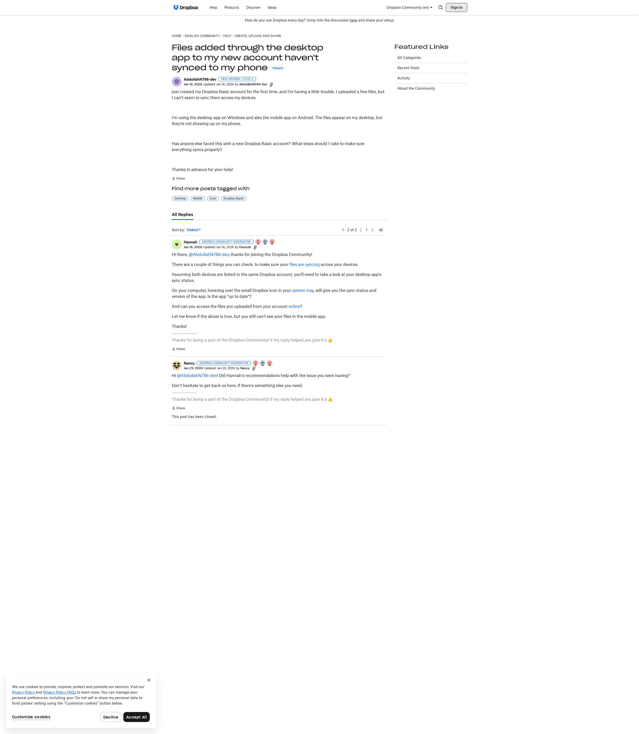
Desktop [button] (180, 198)
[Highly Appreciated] (272, 242)
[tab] (182, 214)
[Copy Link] (271, 84)
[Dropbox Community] (186, 7)
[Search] (440, 7)
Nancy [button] (189, 363)
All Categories (409, 57)
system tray (303, 290)
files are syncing (304, 264)
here (353, 20)
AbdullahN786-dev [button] (200, 79)
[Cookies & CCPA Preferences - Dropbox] (81, 701)
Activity (403, 78)
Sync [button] (212, 198)
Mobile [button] (197, 198)
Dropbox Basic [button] (233, 198)
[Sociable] (265, 242)
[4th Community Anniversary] (258, 242)
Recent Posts (408, 68)
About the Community (416, 88)
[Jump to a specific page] (380, 230)
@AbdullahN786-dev (209, 254)
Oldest (193, 230)
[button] (177, 82)
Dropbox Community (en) (408, 7)
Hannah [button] (190, 242)
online (294, 306)
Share (178, 179)
